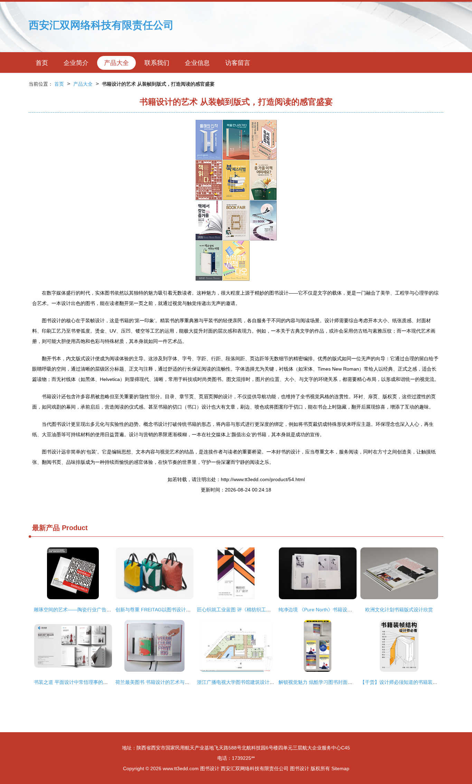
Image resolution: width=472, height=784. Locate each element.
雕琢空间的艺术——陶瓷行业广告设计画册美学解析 (89, 609)
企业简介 (76, 62)
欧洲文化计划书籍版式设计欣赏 (399, 609)
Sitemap (340, 768)
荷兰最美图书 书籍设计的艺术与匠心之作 (159, 682)
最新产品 (46, 528)
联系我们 (156, 62)
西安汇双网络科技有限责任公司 (101, 25)
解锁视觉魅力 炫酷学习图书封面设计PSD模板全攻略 (335, 682)
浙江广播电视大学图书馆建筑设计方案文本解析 (248, 682)
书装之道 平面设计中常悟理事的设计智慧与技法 (85, 682)
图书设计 (209, 768)
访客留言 (237, 62)
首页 (42, 62)
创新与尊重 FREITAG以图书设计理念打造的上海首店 (172, 609)
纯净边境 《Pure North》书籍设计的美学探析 (327, 609)
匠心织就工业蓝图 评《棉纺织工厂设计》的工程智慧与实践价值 (265, 609)
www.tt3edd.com (181, 768)
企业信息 (197, 62)
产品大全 (116, 62)
